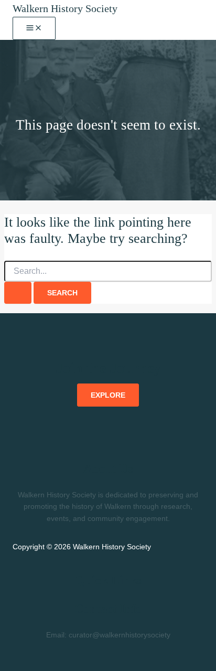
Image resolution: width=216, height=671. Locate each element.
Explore (108, 395)
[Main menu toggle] (34, 28)
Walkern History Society (65, 8)
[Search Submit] (17, 293)
